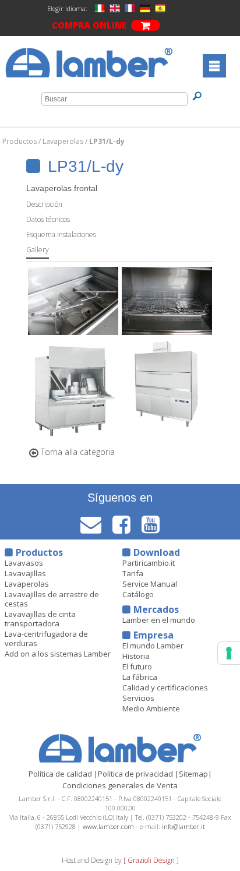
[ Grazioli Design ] (151, 860)
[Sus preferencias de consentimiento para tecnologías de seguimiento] (229, 653)
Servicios (138, 698)
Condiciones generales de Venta (120, 785)
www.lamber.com (108, 826)
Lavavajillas (25, 573)
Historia (136, 656)
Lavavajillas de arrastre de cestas (52, 599)
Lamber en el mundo (158, 620)
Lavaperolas (64, 141)
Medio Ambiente (151, 708)
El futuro (137, 666)
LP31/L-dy (107, 141)
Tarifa (132, 573)
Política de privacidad (135, 773)
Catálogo (138, 594)
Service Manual (149, 584)
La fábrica (139, 677)
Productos (20, 141)
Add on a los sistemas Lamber (58, 653)
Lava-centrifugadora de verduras (46, 638)
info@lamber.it (183, 826)
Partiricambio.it (148, 563)
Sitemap (193, 773)
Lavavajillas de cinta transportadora (40, 619)
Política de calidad (60, 773)
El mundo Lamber (152, 645)
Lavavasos (24, 563)
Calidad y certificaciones (165, 687)
